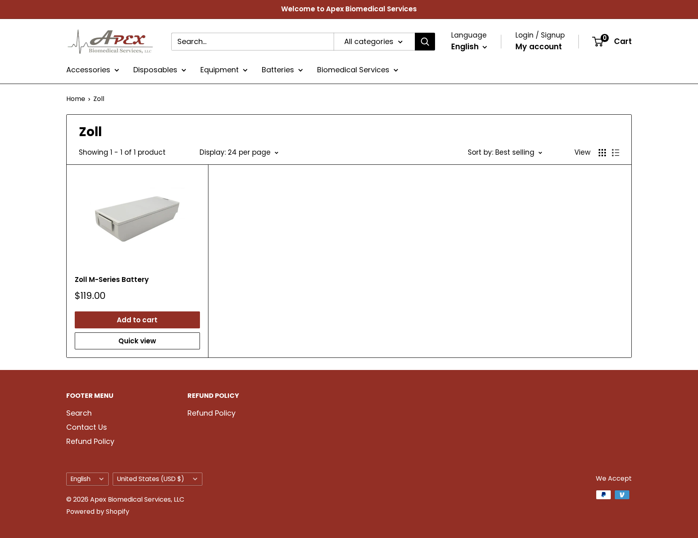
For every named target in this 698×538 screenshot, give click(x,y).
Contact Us (86, 427)
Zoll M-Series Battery (112, 279)
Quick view (137, 341)
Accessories (88, 70)
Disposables (155, 70)
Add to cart (137, 320)
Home (75, 98)
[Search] (425, 41)
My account (538, 46)
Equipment (219, 70)
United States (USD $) (150, 479)
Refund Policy (90, 441)
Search (79, 413)
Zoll (98, 98)
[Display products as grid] (602, 152)
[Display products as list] (615, 152)
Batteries (278, 70)
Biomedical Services (353, 70)
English (80, 479)
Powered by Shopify (97, 511)
